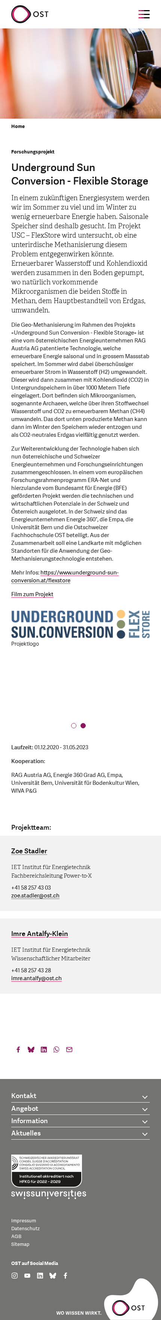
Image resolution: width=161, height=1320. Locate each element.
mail (69, 1051)
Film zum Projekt (32, 594)
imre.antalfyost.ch (36, 978)
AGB (16, 1236)
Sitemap (20, 1244)
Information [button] (29, 1121)
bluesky (31, 1051)
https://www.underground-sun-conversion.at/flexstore (65, 577)
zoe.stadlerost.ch (35, 896)
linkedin (43, 1051)
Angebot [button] (24, 1108)
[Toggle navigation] (144, 14)
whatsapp (56, 1051)
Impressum (23, 1220)
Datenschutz (25, 1228)
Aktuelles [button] (26, 1133)
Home (18, 126)
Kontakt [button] (23, 1096)
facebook (18, 1051)
